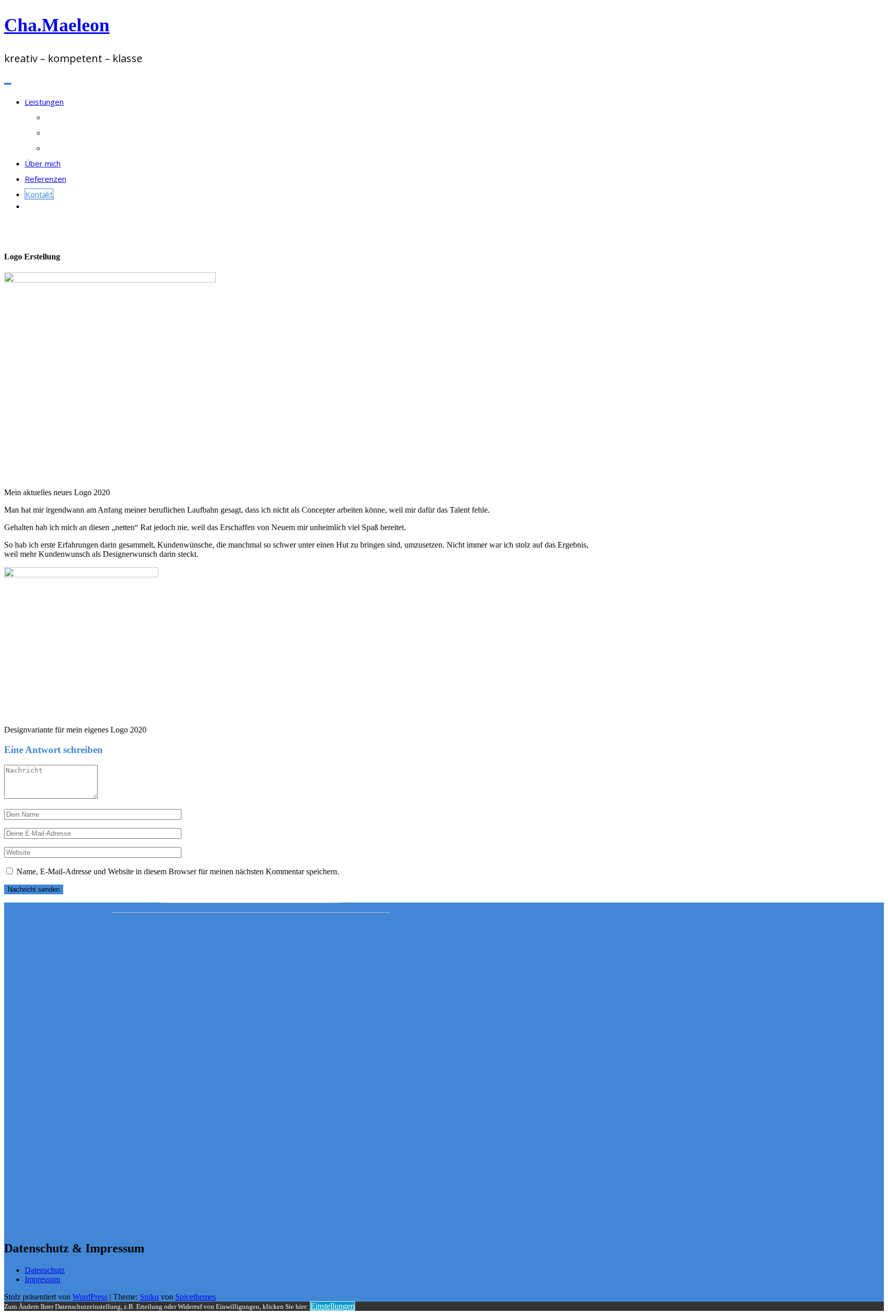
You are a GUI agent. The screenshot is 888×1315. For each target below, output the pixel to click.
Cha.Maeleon (56, 25)
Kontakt (39, 194)
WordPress (89, 1296)
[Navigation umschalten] (7, 84)
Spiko (149, 1296)
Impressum (42, 1279)
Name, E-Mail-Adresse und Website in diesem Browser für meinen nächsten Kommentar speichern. (177, 871)
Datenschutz (45, 1270)
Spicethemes (195, 1296)
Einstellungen (332, 1306)
